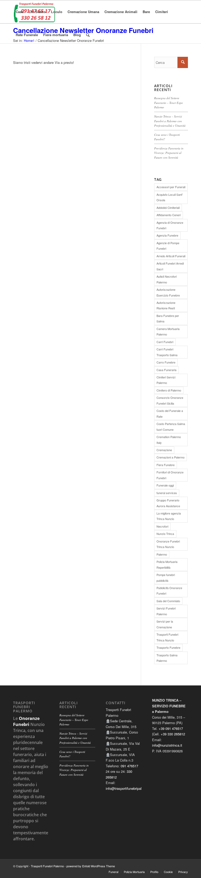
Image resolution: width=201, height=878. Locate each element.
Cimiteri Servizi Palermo (166, 380)
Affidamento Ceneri (169, 215)
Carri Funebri (165, 342)
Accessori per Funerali (171, 187)
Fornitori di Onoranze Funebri (170, 475)
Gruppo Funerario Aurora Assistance (168, 503)
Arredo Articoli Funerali (171, 256)
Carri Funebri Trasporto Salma (167, 352)
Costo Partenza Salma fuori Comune (171, 426)
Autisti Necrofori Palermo (167, 279)
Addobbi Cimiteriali (168, 207)
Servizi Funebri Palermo (166, 611)
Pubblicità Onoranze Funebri (169, 590)
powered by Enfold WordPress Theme (90, 866)
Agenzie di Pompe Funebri (168, 245)
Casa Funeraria (166, 370)
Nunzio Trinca (165, 534)
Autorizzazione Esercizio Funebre (168, 292)
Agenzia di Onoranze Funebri (170, 225)
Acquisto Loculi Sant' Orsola (170, 197)
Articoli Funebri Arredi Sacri (170, 266)
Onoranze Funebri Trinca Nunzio (168, 544)
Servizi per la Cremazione (165, 624)
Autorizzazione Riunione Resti (166, 305)
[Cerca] (87, 34)
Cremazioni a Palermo (171, 457)
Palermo (162, 554)
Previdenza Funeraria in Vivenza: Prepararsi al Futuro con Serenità (168, 152)
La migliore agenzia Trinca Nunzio (169, 516)
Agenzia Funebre (167, 235)
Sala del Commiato (168, 601)
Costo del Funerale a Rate (170, 413)
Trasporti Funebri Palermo (47, 866)
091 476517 (129, 765)
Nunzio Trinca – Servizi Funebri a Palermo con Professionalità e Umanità (170, 120)
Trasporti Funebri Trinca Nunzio (167, 637)
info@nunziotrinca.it (167, 745)
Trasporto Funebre (168, 647)
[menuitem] (19, 11)
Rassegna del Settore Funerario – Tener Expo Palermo (168, 102)
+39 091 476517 (171, 728)
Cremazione (164, 450)
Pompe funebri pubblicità (166, 577)
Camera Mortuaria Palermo (168, 331)
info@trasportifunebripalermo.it (129, 788)
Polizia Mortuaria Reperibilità (167, 564)
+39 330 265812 (173, 733)
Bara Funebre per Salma (168, 318)
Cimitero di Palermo (169, 390)
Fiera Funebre (166, 465)
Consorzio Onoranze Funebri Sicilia (170, 400)
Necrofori (162, 526)
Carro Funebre (166, 362)
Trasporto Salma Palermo (167, 658)
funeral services (167, 493)
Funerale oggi (165, 485)
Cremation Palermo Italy (169, 439)
